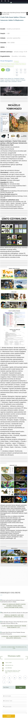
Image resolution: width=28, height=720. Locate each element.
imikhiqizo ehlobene (10, 593)
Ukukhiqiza (16, 61)
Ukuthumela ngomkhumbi (5, 63)
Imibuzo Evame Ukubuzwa (21, 63)
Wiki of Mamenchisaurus (8, 66)
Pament (2, 66)
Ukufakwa (13, 63)
